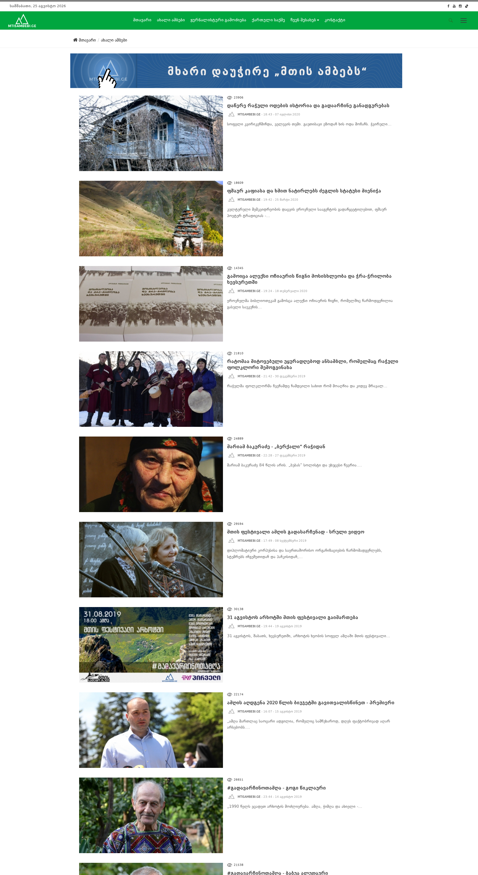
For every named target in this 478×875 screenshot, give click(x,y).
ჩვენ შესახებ (303, 20)
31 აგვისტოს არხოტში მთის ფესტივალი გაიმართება (292, 617)
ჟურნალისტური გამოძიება (218, 20)
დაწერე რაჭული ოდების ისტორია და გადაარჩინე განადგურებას (308, 105)
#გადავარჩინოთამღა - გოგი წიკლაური (276, 788)
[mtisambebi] (236, 69)
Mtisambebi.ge (249, 114)
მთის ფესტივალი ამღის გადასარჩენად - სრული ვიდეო (295, 532)
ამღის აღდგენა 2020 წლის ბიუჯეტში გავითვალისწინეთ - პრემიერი (310, 702)
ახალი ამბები (171, 20)
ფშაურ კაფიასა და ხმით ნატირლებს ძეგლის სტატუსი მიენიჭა (304, 190)
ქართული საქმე (268, 20)
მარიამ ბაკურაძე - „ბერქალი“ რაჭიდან (276, 446)
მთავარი (142, 20)
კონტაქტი (334, 20)
